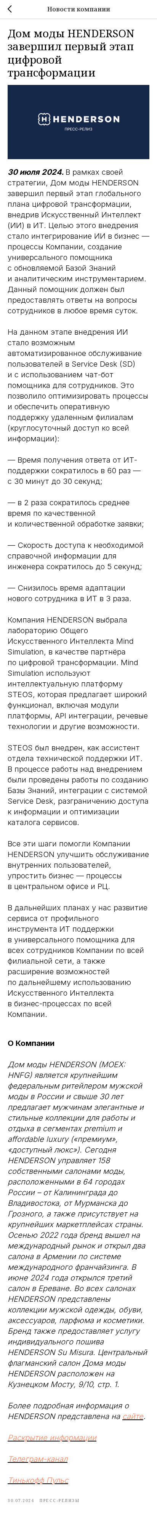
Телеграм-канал (37, 1459)
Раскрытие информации (52, 1437)
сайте (132, 1416)
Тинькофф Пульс (38, 1480)
